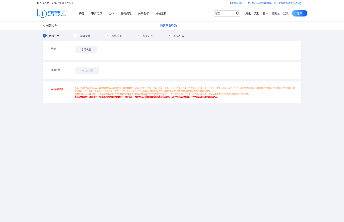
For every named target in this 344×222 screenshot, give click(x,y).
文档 (257, 13)
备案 (265, 13)
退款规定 (139, 96)
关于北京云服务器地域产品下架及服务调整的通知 (272, 3)
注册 (299, 13)
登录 (286, 13)
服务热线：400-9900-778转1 (56, 3)
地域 (53, 48)
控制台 (276, 13)
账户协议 (129, 96)
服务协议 (93, 96)
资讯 (248, 13)
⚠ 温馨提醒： (58, 89)
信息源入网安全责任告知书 (111, 96)
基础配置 (56, 69)
